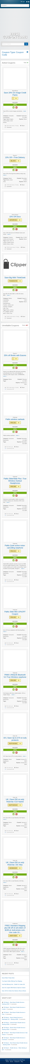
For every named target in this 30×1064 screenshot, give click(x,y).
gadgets (7, 311)
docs (11, 240)
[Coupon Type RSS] (27, 52)
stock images (6, 120)
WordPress (22, 1060)
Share (23, 125)
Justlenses (15, 923)
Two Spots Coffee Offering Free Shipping (12, 981)
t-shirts (8, 313)
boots (7, 240)
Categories (17, 1061)
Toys (7, 308)
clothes (12, 310)
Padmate (15, 417)
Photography (6, 117)
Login (23, 1)
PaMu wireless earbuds (15, 419)
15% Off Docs (15, 217)
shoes (11, 244)
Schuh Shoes (15, 214)
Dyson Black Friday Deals (8, 977)
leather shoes (6, 244)
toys (11, 313)
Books (10, 178)
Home (7, 1061)
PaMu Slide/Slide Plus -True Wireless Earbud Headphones (15, 481)
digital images (9, 119)
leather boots (10, 242)
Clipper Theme (8, 1060)
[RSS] (26, 2)
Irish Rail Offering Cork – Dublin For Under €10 (13, 984)
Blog (22, 1061)
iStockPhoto (15, 90)
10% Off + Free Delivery (15, 157)
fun (4, 311)
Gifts (4, 308)
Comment (8, 127)
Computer (11, 115)
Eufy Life (15, 735)
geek (4, 313)
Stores (11, 1061)
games (11, 311)
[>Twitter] (28, 2)
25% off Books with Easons (15, 355)
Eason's (15, 155)
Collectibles (6, 300)
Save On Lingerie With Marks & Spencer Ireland (13, 987)
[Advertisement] (15, 19)
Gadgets (10, 306)
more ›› (5, 175)
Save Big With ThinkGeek (15, 278)
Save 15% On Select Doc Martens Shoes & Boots (14, 990)
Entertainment (6, 303)
